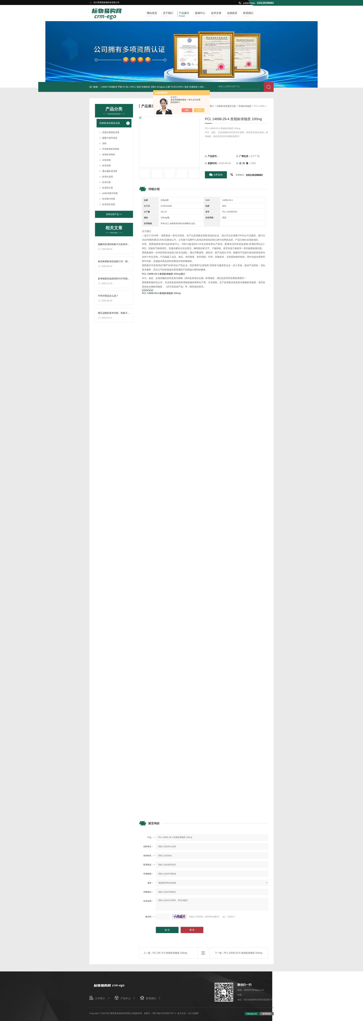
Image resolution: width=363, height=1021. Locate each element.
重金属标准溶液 (109, 171)
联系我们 (151, 998)
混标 (104, 143)
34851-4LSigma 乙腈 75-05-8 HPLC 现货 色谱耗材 (174, 87)
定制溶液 (106, 160)
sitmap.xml (252, 1013)
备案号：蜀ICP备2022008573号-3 (160, 1013)
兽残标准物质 (108, 154)
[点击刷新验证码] (179, 916)
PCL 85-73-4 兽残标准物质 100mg (170, 953)
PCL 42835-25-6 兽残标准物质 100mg (243, 953)
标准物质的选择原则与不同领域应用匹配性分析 (122, 278)
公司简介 (100, 998)
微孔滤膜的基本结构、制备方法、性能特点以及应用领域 (126, 313)
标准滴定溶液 (108, 204)
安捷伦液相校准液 (110, 132)
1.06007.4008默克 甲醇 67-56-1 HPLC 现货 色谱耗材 (125, 87)
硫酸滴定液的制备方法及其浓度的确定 (117, 244)
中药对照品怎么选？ (108, 296)
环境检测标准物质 (110, 149)
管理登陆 (266, 1013)
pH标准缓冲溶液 (110, 193)
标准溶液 (106, 165)
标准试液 (106, 182)
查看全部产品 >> (114, 214)
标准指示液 (107, 187)
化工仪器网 (193, 1013)
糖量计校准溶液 (109, 138)
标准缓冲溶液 (108, 199)
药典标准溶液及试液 (109, 123)
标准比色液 (107, 176)
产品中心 (126, 998)
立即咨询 (217, 175)
